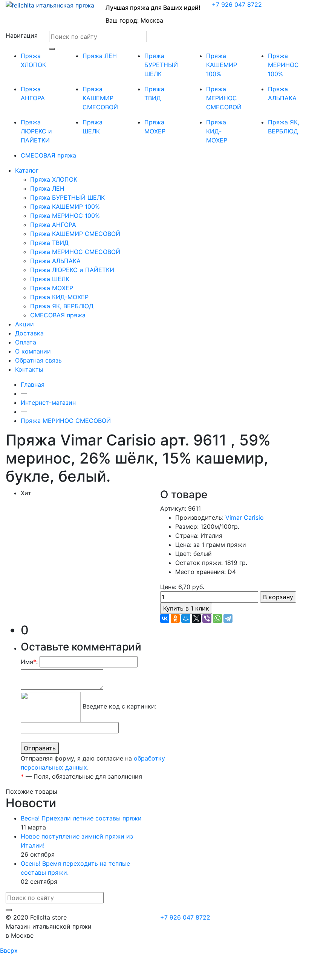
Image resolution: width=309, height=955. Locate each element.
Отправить (40, 748)
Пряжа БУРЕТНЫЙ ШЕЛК (161, 65)
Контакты (29, 369)
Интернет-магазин (48, 402)
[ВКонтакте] (164, 618)
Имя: (29, 662)
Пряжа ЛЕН (100, 56)
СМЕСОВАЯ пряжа (48, 155)
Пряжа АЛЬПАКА (55, 261)
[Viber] (206, 618)
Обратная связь (38, 360)
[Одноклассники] (175, 618)
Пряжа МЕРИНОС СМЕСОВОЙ (224, 98)
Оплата (25, 342)
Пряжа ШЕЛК (49, 279)
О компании (33, 351)
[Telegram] (228, 618)
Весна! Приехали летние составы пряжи (81, 818)
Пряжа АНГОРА (53, 224)
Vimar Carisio (244, 517)
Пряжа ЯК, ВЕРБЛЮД (61, 306)
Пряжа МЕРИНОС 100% (283, 65)
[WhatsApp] (217, 618)
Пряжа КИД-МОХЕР (216, 131)
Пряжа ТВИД (49, 242)
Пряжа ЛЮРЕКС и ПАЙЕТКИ (36, 131)
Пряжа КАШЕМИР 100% (221, 65)
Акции (24, 324)
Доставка (29, 333)
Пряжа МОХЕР (51, 288)
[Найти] (52, 49)
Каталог (26, 170)
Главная (32, 384)
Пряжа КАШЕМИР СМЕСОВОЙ (100, 98)
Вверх (9, 950)
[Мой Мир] (185, 618)
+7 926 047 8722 (237, 4)
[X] (196, 618)
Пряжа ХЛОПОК (53, 179)
